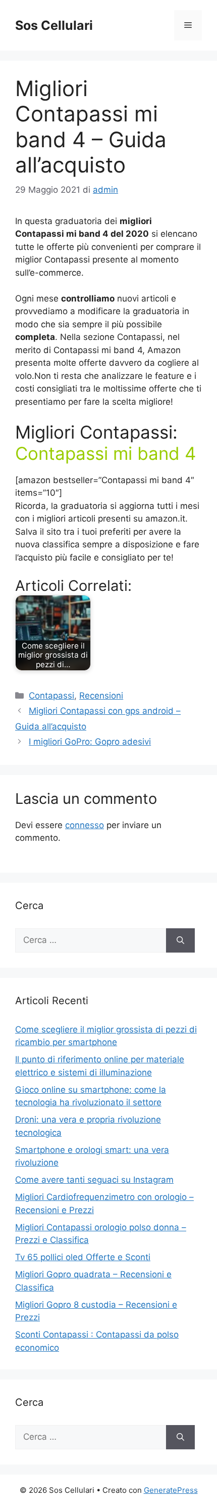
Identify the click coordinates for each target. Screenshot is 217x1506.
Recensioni (101, 696)
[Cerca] (180, 940)
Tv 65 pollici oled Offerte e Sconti (82, 1257)
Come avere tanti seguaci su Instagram (94, 1180)
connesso (84, 825)
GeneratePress (171, 1490)
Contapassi (51, 696)
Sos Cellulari (54, 25)
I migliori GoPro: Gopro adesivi (90, 742)
